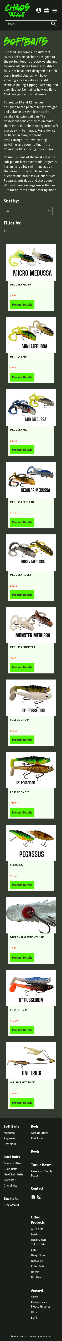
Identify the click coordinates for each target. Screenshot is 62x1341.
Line (33, 1249)
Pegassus (9, 1138)
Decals (35, 1271)
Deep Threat (38, 1255)
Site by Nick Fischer (42, 1336)
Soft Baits (11, 1126)
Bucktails (11, 1198)
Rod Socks (37, 1138)
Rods (35, 1126)
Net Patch (37, 1277)
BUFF (34, 1317)
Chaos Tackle (25, 1336)
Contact (37, 1188)
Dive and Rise (12, 1163)
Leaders (36, 1234)
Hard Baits (12, 1157)
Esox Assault (11, 1204)
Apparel (37, 1290)
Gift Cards (37, 1228)
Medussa (9, 1132)
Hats (34, 1312)
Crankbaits (10, 1185)
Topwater (10, 1180)
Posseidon (10, 1143)
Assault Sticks (39, 1132)
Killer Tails (37, 1266)
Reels (35, 1151)
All (5, 230)
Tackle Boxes (41, 1165)
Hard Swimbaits (13, 1174)
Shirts (34, 1296)
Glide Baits (10, 1168)
